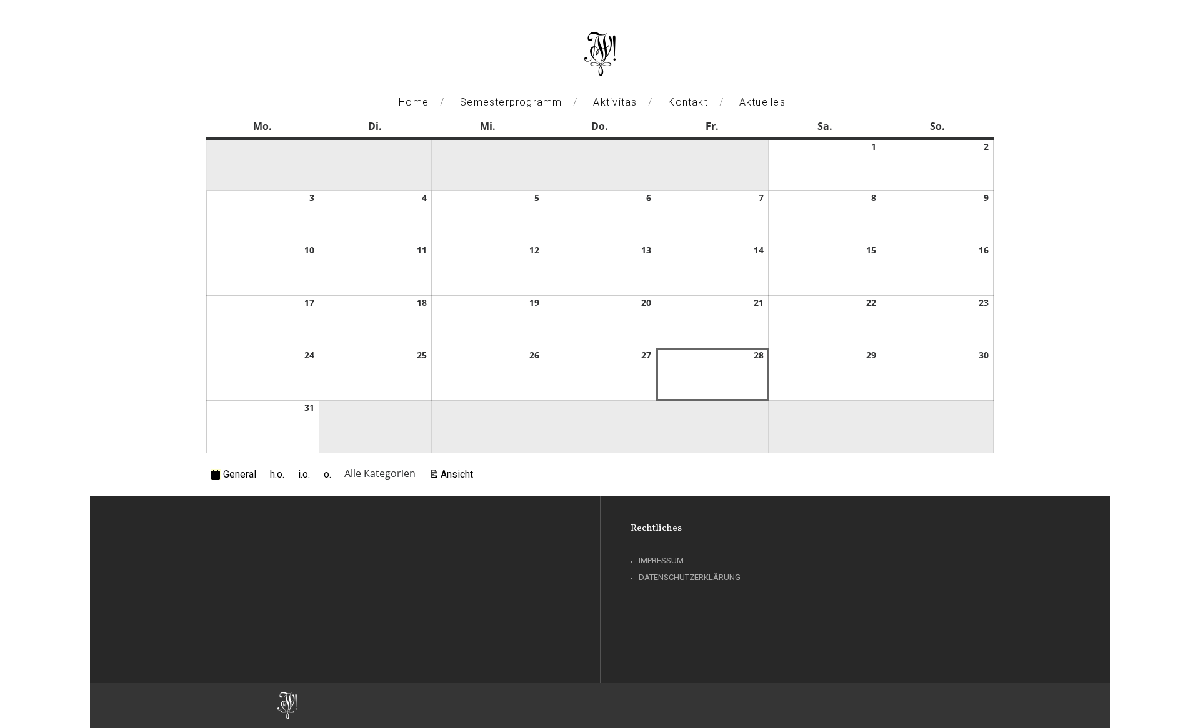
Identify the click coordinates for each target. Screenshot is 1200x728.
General (239, 474)
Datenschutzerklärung (690, 577)
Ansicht (459, 474)
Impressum (661, 560)
